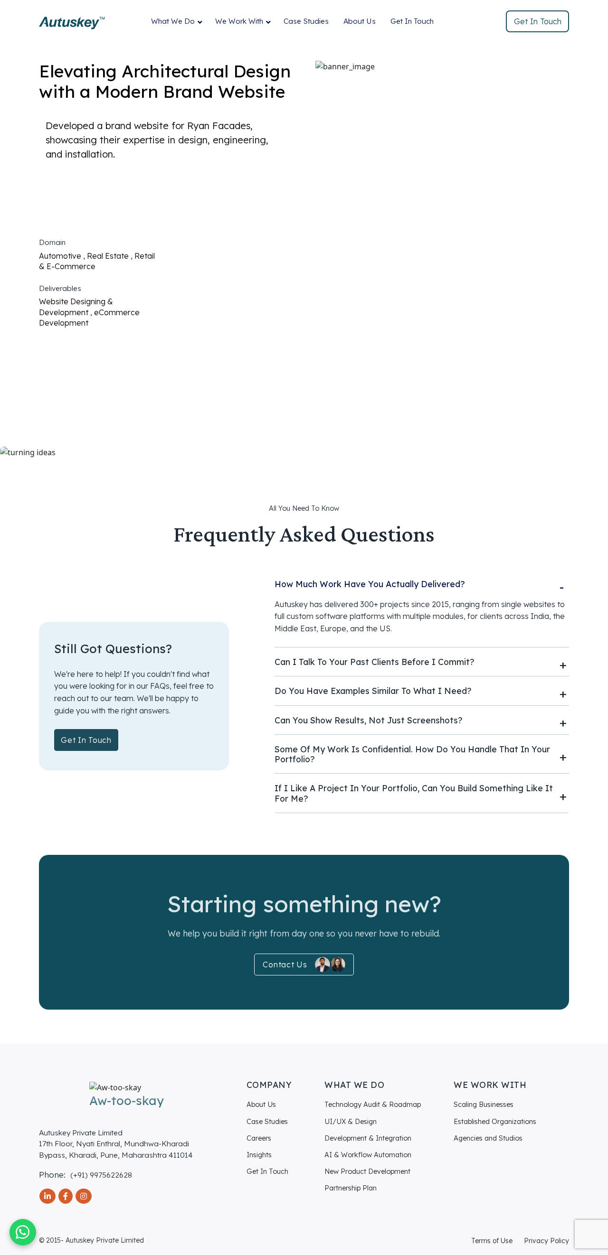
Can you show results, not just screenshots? (369, 720)
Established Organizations (495, 1121)
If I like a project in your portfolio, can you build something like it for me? (414, 793)
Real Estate (109, 256)
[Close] (588, 173)
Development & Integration (367, 1138)
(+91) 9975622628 (101, 1175)
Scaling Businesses (483, 1104)
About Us (359, 21)
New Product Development (367, 1171)
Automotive (61, 256)
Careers (259, 1138)
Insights (259, 1155)
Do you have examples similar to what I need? (373, 691)
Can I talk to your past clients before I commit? (375, 662)
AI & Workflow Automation (367, 1155)
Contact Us (285, 964)
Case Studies (306, 21)
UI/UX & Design (350, 1121)
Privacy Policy (546, 1240)
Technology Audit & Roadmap (372, 1104)
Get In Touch (412, 21)
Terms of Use (492, 1240)
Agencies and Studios (488, 1138)
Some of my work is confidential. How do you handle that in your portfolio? (412, 754)
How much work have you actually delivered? (370, 584)
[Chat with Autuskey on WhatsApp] (23, 1232)
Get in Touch (537, 21)
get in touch (86, 740)
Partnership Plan (350, 1188)
